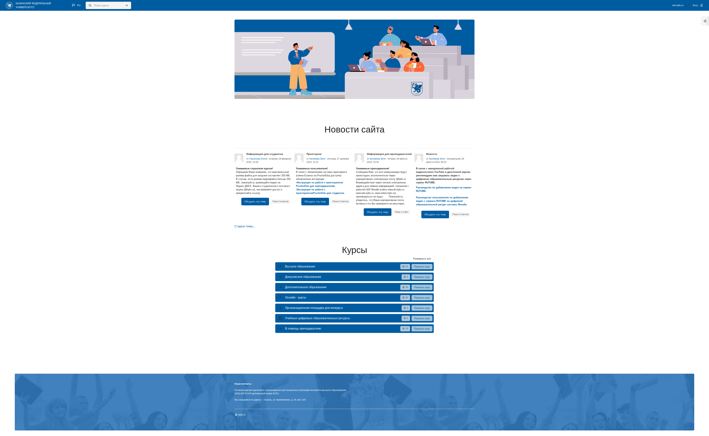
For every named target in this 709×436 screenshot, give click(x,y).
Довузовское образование (303, 276)
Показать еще (422, 266)
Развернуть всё (422, 258)
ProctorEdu (319, 193)
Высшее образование (300, 266)
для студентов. (335, 193)
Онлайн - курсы (295, 297)
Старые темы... (244, 226)
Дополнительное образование (306, 287)
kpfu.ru (242, 414)
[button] (76, 5)
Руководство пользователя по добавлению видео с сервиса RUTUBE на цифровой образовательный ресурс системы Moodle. (442, 201)
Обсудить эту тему (255, 201)
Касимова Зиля (317, 158)
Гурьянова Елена (258, 158)
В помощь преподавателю (303, 328)
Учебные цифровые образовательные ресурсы (317, 318)
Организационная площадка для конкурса (314, 307)
